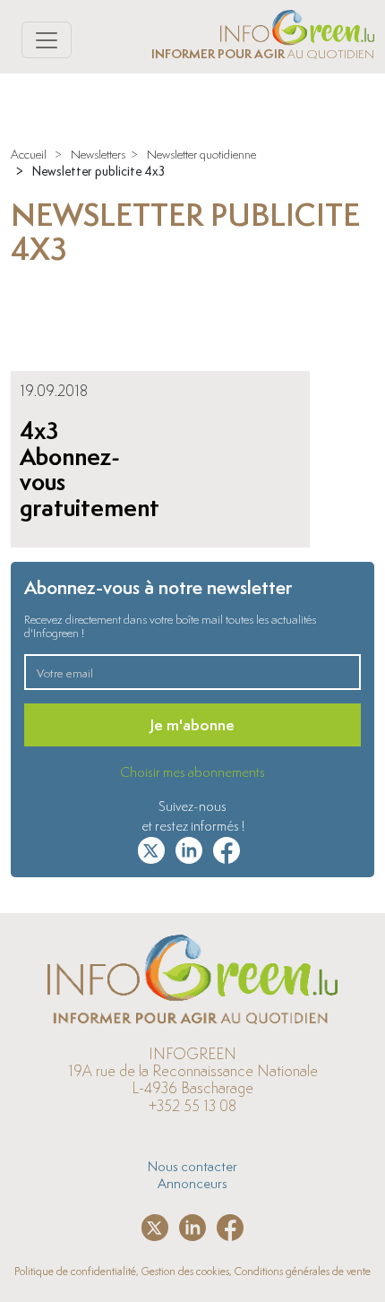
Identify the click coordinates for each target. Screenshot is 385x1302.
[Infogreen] (297, 24)
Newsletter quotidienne (201, 154)
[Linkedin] (188, 847)
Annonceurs (192, 1183)
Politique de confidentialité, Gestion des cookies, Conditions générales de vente (192, 1271)
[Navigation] (46, 40)
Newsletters (98, 154)
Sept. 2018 (88, 296)
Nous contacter (192, 1166)
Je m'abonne (192, 724)
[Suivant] (359, 323)
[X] (151, 847)
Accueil (29, 154)
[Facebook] (226, 847)
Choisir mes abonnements (192, 771)
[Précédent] (26, 323)
